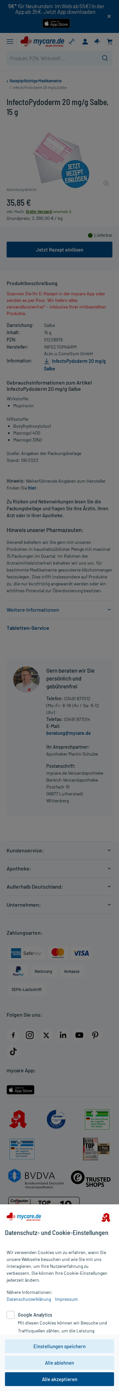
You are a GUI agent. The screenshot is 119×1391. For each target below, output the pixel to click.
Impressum (66, 1299)
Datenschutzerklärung (29, 1299)
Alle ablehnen (59, 1363)
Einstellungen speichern (59, 1346)
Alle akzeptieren (59, 1379)
